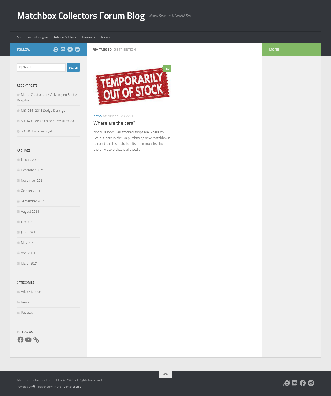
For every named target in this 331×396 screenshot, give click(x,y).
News (105, 37)
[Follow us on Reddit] (77, 49)
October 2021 (30, 191)
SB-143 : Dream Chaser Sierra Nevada (47, 121)
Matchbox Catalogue (32, 37)
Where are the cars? (114, 123)
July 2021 (27, 222)
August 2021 (30, 212)
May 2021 (28, 243)
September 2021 (33, 201)
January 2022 (30, 160)
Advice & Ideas (65, 37)
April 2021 (28, 253)
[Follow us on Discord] (63, 49)
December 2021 (32, 170)
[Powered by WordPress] (33, 386)
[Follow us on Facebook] (70, 49)
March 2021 (29, 263)
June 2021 (28, 232)
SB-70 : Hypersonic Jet (36, 131)
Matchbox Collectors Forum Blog (81, 15)
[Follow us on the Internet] (55, 49)
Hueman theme (71, 386)
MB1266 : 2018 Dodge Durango (43, 110)
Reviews (88, 37)
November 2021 (32, 180)
